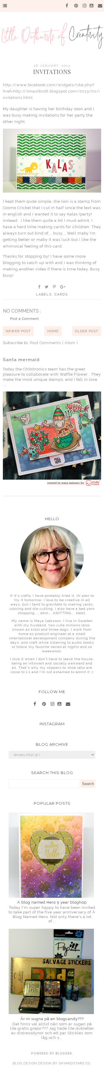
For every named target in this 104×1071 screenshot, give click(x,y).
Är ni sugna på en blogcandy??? (52, 1019)
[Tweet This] (47, 287)
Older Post (86, 331)
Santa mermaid (21, 359)
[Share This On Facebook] (39, 287)
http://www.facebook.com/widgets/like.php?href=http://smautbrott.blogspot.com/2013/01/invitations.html (51, 91)
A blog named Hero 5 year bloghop (52, 902)
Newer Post (18, 331)
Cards (61, 294)
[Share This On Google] (63, 287)
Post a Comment (24, 319)
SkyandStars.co (74, 1063)
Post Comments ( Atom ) (54, 343)
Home (53, 331)
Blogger (63, 1053)
